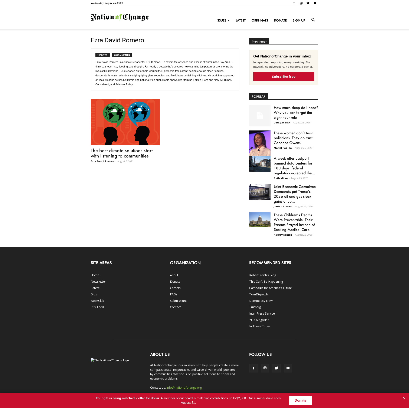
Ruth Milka (281, 178)
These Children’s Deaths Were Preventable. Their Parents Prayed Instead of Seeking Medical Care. (294, 222)
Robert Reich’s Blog (262, 275)
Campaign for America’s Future (270, 288)
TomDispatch (258, 294)
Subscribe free (283, 76)
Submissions (178, 301)
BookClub (97, 301)
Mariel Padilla (283, 147)
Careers (175, 288)
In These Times (260, 326)
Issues (221, 20)
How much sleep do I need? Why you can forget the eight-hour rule (296, 112)
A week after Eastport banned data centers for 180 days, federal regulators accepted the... (294, 165)
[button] (313, 20)
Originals (260, 20)
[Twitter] (308, 3)
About (174, 275)
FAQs (173, 294)
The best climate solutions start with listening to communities (122, 153)
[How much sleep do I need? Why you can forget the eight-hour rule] (260, 115)
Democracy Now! (261, 301)
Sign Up (299, 20)
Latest (241, 20)
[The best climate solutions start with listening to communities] (125, 122)
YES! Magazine (259, 320)
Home (95, 275)
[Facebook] (294, 3)
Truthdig (255, 307)
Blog (94, 294)
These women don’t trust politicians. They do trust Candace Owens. (293, 137)
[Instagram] (301, 3)
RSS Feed (97, 307)
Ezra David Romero (102, 161)
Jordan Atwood (283, 206)
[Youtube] (315, 3)
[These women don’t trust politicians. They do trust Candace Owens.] (260, 145)
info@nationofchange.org (184, 387)
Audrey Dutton (283, 234)
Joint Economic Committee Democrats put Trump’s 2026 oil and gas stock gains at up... (295, 193)
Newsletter (98, 281)
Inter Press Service (262, 313)
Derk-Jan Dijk (282, 122)
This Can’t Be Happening (266, 281)
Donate (280, 20)
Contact (175, 307)
